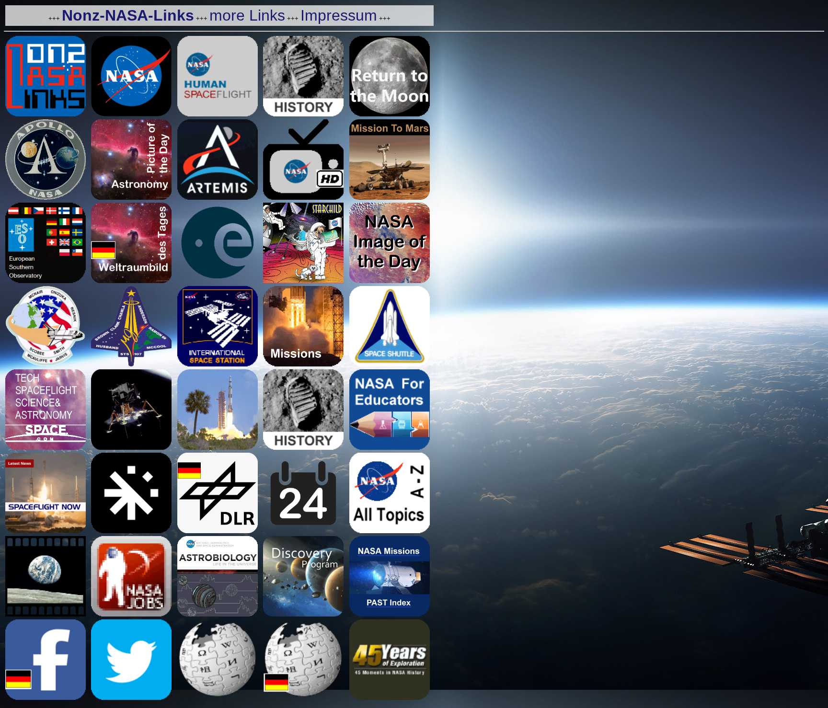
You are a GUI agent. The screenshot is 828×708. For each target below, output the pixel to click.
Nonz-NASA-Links (128, 15)
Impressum (338, 15)
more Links (247, 15)
